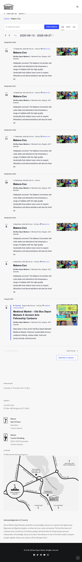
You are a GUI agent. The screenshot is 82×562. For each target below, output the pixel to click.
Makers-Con (20, 52)
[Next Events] (9, 35)
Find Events (51, 27)
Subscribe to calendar (66, 358)
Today (15, 35)
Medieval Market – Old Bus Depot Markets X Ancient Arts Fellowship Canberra (32, 315)
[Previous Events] (5, 35)
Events (6, 19)
